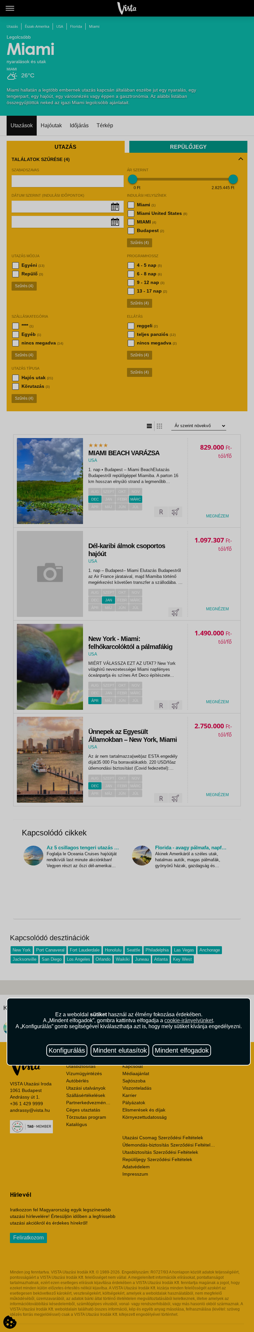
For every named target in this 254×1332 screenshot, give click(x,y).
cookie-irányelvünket (188, 1020)
